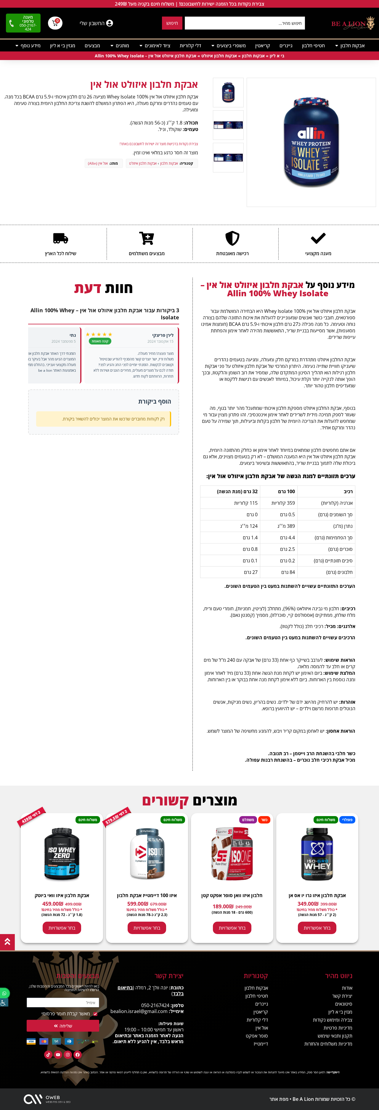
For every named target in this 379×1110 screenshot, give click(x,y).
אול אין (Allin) (98, 163)
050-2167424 (155, 1005)
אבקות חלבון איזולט (219, 56)
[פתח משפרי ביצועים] (213, 45)
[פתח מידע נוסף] (17, 45)
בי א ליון (277, 56)
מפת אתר (278, 1099)
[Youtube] (58, 1055)
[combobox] (245, 23)
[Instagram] (68, 1055)
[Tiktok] (48, 1055)
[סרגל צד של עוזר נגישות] (4, 1002)
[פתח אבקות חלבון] (336, 45)
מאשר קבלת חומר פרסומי (65, 1013)
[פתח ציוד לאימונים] (141, 45)
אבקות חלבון (253, 56)
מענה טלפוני (28, 19)
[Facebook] (77, 1055)
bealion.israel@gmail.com (139, 1011)
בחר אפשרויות (317, 928)
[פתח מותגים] (112, 45)
